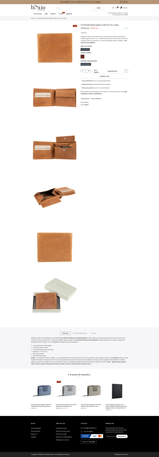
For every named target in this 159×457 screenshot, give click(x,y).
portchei (68, 364)
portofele (54, 364)
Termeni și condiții (61, 434)
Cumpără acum (104, 76)
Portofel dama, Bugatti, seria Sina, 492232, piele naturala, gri (66, 405)
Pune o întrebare (96, 98)
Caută (98, 8)
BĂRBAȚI (53, 14)
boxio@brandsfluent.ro (90, 428)
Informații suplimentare (80, 333)
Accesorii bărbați (36, 428)
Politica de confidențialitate (64, 437)
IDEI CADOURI (38, 14)
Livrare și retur (85, 98)
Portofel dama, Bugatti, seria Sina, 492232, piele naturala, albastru (41, 405)
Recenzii (93, 333)
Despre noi (34, 434)
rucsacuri (38, 364)
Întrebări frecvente (61, 428)
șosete (89, 364)
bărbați (97, 362)
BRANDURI (69, 14)
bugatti (86, 102)
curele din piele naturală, (78, 364)
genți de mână (116, 362)
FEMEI (46, 14)
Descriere (65, 333)
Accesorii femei (35, 431)
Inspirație (33, 437)
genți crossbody (46, 364)
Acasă (33, 18)
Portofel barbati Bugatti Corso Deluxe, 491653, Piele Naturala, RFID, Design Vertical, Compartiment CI (116, 406)
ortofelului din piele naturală (84, 340)
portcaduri (61, 364)
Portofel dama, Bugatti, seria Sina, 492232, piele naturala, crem (91, 405)
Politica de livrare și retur (63, 431)
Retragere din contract (62, 440)
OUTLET (61, 13)
